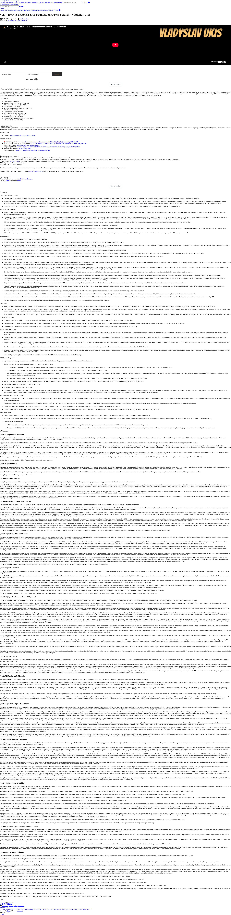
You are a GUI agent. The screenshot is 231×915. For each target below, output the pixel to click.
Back (1, 907)
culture (15, 906)
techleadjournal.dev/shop (35, 171)
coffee (7, 180)
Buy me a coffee (115, 84)
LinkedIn (19, 179)
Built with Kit (32, 79)
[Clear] (85, 2)
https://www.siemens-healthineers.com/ (28, 145)
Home (5, 907)
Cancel (2, 8)
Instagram (30, 179)
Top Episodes (10, 2)
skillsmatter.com (14, 161)
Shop (53, 2)
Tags (25, 2)
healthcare (21, 906)
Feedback (42, 2)
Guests (16, 2)
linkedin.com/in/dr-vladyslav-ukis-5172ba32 (22, 135)
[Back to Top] (1, 914)
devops (11, 906)
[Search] (82, 2)
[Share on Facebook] (3, 904)
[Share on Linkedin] (4, 904)
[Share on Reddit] (10, 904)
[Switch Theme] (89, 2)
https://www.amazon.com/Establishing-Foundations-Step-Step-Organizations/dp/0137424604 (51, 142)
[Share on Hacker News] (8, 904)
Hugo (8, 911)
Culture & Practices (21, 20)
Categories (21, 2)
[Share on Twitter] (1, 904)
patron (19, 180)
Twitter (25, 179)
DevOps (11, 20)
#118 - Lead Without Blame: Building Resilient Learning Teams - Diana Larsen (67, 909)
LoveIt (20, 911)
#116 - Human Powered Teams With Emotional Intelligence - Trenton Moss (23, 909)
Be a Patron (58, 2)
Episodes (3, 2)
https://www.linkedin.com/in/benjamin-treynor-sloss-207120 (33, 150)
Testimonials (35, 2)
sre (7, 906)
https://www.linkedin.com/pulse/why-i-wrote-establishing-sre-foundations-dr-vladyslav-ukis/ (60, 143)
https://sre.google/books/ (24, 148)
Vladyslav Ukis (24, 19)
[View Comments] (3, 914)
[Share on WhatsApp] (6, 904)
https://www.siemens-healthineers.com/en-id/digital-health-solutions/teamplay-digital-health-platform (51, 147)
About (29, 2)
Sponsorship (48, 2)
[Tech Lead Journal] (9, 1)
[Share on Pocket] (12, 904)
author (4, 906)
